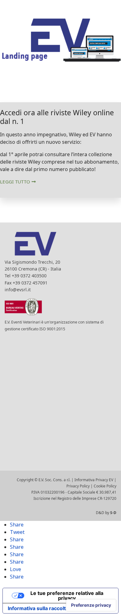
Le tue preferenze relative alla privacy (66, 595)
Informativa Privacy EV (93, 479)
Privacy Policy (78, 486)
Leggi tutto (16, 181)
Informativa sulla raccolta (38, 608)
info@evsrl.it (18, 290)
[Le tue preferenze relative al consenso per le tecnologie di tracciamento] (91, 605)
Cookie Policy (105, 486)
